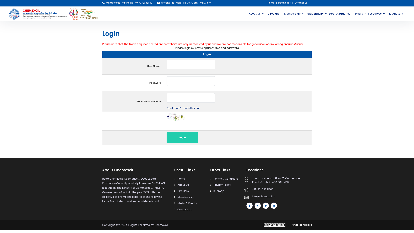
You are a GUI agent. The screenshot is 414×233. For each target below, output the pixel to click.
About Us (255, 13)
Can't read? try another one (183, 108)
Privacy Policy (222, 185)
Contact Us (300, 2)
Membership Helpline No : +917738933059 (129, 2)
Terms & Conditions (225, 179)
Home (271, 2)
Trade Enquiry (314, 13)
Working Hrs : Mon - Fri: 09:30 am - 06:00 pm (186, 2)
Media (359, 13)
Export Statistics (339, 13)
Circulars (273, 13)
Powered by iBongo (302, 225)
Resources (375, 13)
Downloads (284, 2)
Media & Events (187, 203)
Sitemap (218, 191)
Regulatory (395, 13)
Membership (292, 13)
